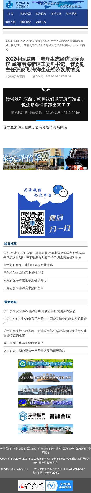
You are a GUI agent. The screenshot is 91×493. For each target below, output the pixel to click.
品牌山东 (41, 22)
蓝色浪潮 (25, 13)
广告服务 (43, 448)
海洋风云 (41, 13)
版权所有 (81, 448)
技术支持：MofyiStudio (45, 472)
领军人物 (10, 22)
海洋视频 (71, 13)
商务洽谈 (56, 448)
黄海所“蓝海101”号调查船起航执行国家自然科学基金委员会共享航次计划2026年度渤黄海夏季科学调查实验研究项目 (44, 254)
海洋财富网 (12, 40)
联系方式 (30, 448)
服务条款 (18, 448)
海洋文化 (56, 13)
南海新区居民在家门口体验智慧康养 (28, 265)
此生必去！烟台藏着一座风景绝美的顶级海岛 (34, 350)
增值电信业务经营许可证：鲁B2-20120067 (59, 468)
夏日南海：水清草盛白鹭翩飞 (23, 343)
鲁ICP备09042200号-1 (14, 468)
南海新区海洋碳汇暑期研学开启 (25, 280)
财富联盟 (25, 22)
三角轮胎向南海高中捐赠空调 (23, 272)
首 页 (10, 13)
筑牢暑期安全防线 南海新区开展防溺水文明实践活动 (39, 311)
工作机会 (68, 448)
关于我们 (5, 448)
